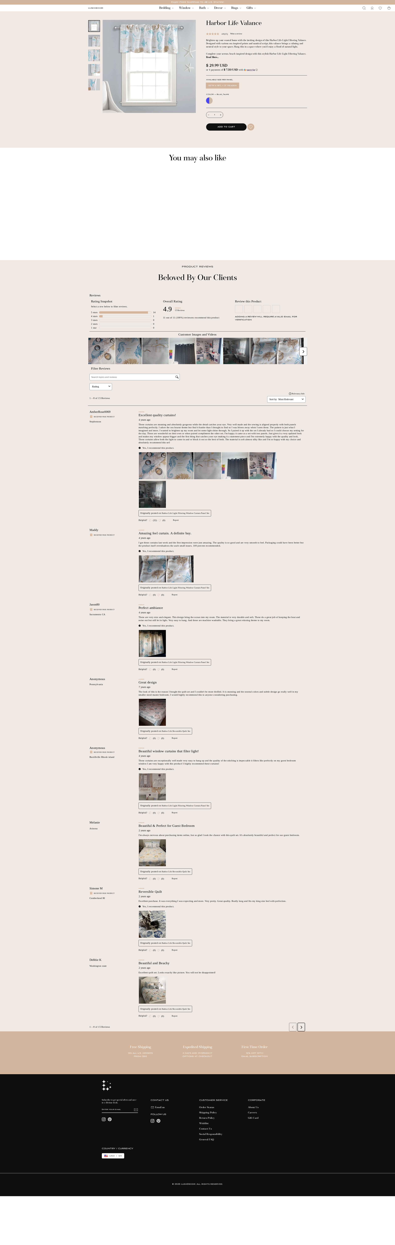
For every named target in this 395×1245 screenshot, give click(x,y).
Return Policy (207, 1118)
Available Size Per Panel (219, 80)
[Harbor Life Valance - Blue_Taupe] (89, 247)
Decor (218, 8)
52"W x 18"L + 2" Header (222, 85)
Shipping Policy (208, 1112)
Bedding (165, 8)
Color (217, 94)
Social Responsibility (210, 1134)
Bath (202, 8)
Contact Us (205, 1129)
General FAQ (206, 1139)
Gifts (250, 8)
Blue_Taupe (209, 100)
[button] (256, 70)
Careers (252, 1112)
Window (185, 8)
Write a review (236, 34)
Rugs (235, 8)
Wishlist (204, 1123)
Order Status (206, 1107)
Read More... (212, 57)
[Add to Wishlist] (250, 127)
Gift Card (253, 1118)
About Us (253, 1107)
